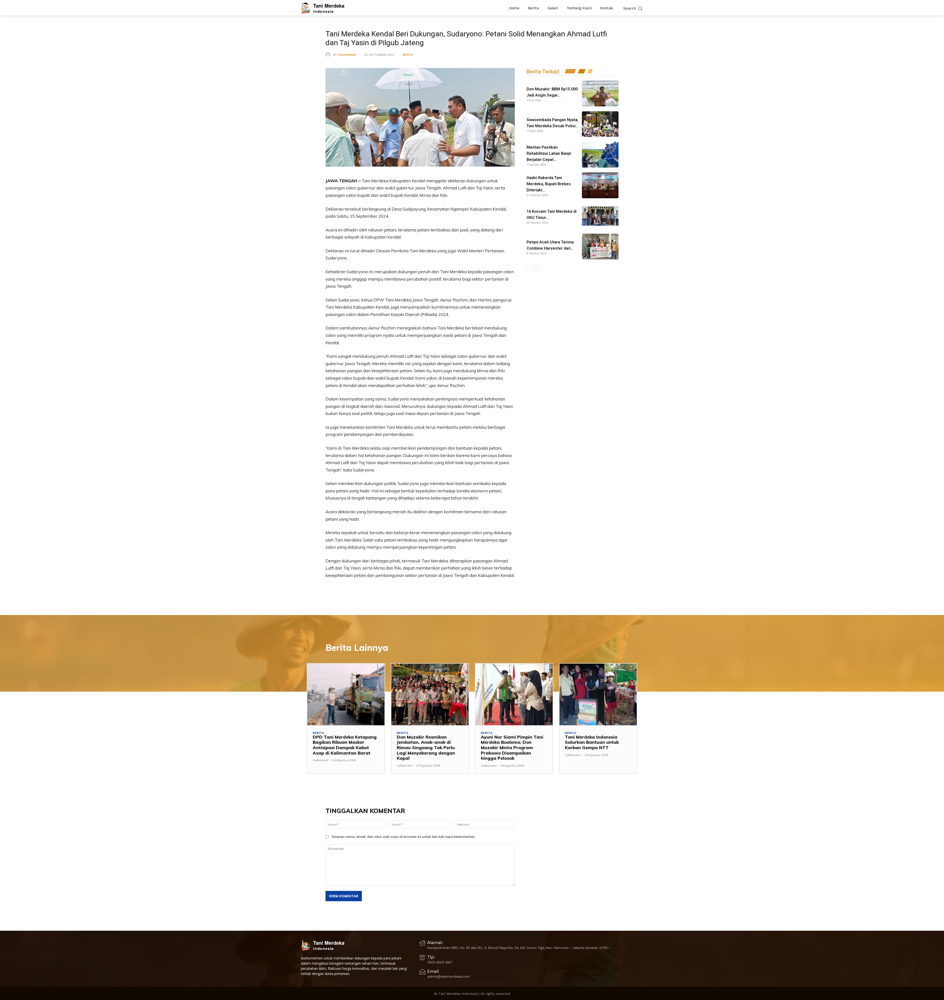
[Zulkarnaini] (329, 54)
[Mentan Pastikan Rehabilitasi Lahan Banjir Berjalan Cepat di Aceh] (600, 155)
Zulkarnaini (346, 55)
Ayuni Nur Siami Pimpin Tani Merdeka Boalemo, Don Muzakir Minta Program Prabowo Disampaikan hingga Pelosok (512, 747)
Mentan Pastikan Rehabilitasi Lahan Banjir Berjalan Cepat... (549, 153)
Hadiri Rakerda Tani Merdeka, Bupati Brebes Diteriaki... (549, 183)
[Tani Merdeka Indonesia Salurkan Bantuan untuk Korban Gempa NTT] (598, 694)
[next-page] (537, 267)
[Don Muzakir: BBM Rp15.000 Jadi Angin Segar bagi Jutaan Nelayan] (600, 93)
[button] (633, 8)
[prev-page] (530, 267)
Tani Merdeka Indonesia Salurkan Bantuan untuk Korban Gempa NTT (592, 742)
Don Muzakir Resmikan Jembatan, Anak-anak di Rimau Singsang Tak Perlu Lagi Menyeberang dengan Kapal (426, 747)
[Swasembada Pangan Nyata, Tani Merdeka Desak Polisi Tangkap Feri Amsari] (600, 124)
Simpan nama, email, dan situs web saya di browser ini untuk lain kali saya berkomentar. (403, 836)
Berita (408, 55)
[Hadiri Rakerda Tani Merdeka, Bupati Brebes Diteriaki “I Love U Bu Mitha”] (600, 185)
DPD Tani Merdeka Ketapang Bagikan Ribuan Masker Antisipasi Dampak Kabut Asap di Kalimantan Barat (345, 745)
